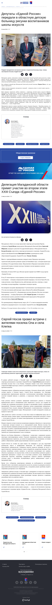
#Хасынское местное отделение (26, 520)
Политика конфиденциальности (26, 591)
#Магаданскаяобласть (32, 143)
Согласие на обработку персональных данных (26, 593)
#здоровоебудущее (8, 143)
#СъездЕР (33, 312)
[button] (25, 551)
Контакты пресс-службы (24, 566)
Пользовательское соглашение (26, 590)
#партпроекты (20, 143)
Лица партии (22, 564)
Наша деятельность (10, 6)
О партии (4, 564)
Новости (18, 6)
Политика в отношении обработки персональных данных (26, 592)
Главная (3, 6)
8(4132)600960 (26, 572)
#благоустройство (41, 517)
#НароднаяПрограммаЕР (26, 517)
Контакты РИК (5, 566)
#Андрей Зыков (44, 143)
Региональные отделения (41, 564)
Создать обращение (25, 157)
